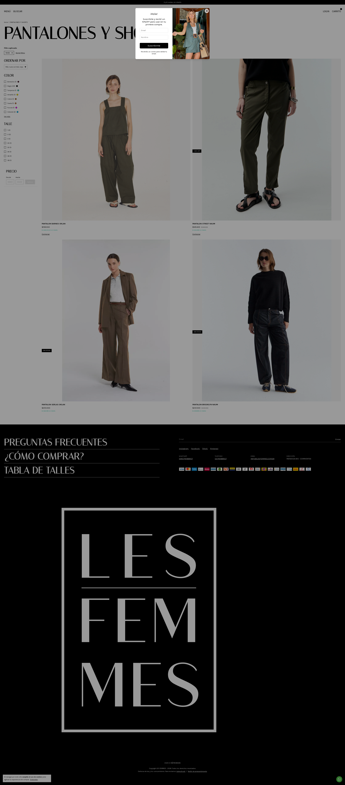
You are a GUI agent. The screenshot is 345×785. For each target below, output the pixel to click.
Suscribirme (154, 45)
